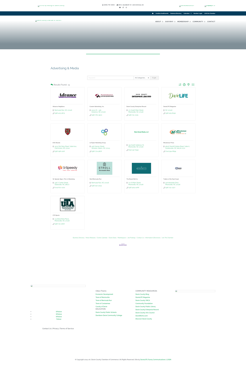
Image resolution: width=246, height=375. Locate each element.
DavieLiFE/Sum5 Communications (152, 359)
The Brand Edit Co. (132, 179)
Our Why (169, 21)
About (158, 21)
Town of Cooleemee (103, 303)
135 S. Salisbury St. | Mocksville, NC (131, 5)
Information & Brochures (152, 237)
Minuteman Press (168, 142)
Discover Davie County (143, 319)
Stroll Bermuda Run (95, 179)
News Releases (91, 237)
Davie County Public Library (145, 306)
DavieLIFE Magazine (169, 106)
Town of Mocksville (103, 297)
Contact (211, 21)
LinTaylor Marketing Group (98, 142)
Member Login (198, 13)
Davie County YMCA (142, 300)
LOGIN (169, 359)
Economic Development (104, 294)
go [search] (155, 78)
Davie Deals (112, 237)
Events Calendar (102, 237)
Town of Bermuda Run (104, 300)
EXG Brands (56, 142)
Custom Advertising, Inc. (97, 106)
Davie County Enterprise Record (147, 310)
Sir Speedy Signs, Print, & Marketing (64, 179)
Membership (183, 21)
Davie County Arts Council (145, 313)
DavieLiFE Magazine (142, 297)
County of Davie (101, 306)
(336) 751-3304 (109, 5)
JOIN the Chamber (209, 13)
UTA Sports (56, 215)
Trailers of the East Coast (171, 179)
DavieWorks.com (141, 316)
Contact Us (140, 237)
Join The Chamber (167, 237)
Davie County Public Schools (106, 312)
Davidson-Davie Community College (109, 315)
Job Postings (131, 237)
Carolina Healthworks (162, 13)
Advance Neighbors (59, 106)
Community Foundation (144, 303)
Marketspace (122, 237)
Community (198, 21)
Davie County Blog (142, 294)
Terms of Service (67, 329)
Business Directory (175, 13)
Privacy (56, 329)
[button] (52, 84)
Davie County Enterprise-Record (136, 106)
